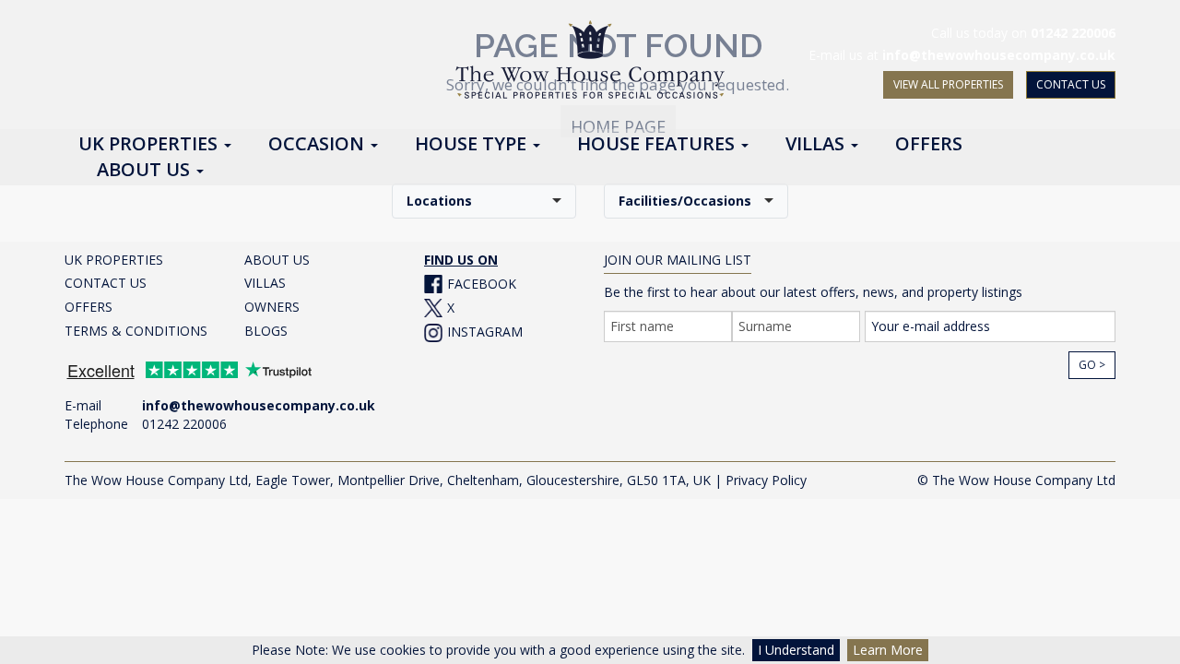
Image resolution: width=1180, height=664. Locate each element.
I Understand (796, 649)
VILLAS (265, 282)
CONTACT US (1070, 84)
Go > (1092, 365)
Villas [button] (817, 145)
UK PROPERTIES (114, 259)
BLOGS (266, 330)
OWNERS (272, 306)
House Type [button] (473, 145)
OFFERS (88, 306)
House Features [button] (658, 145)
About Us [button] (146, 171)
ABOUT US (277, 259)
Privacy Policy (766, 480)
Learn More (888, 649)
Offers (928, 145)
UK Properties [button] (150, 145)
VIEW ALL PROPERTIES (948, 84)
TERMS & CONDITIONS (136, 330)
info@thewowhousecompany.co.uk (998, 55)
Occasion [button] (318, 145)
